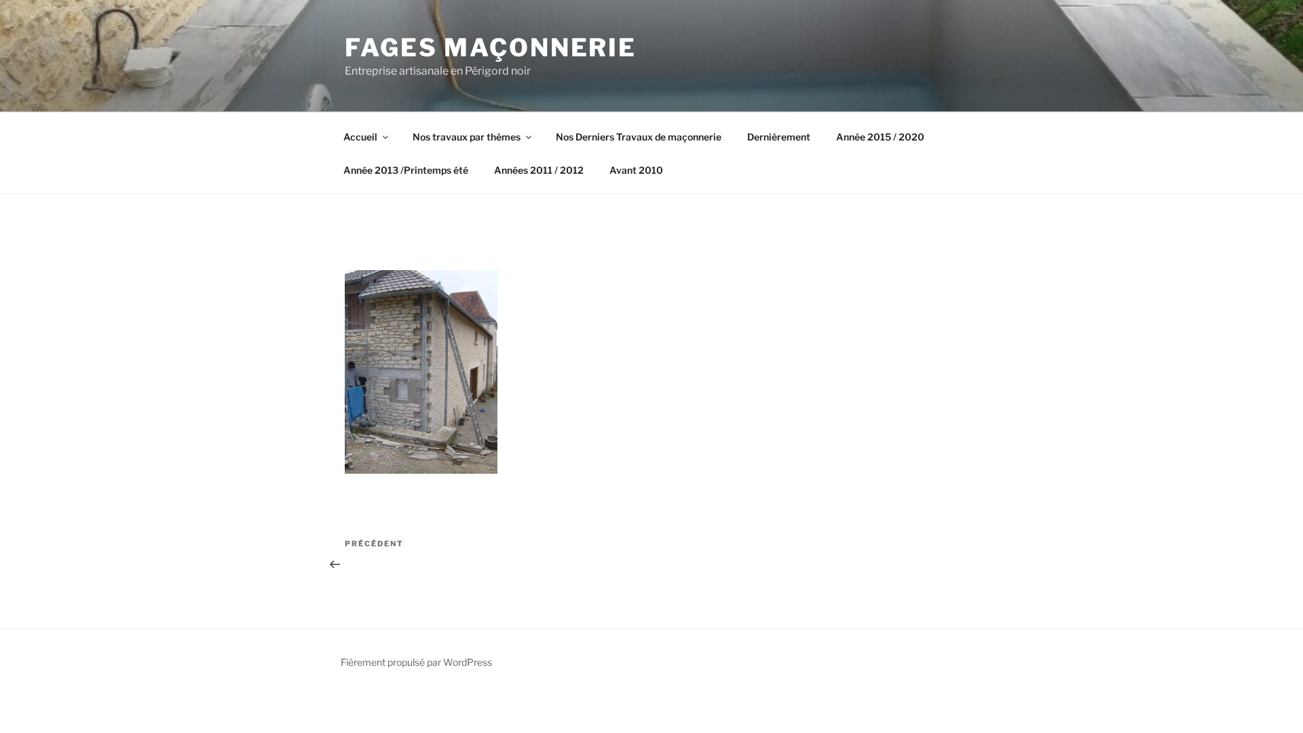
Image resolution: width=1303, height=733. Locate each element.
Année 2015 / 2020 (880, 137)
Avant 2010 (636, 170)
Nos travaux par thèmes (467, 137)
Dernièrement (778, 137)
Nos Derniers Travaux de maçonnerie (638, 137)
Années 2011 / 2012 (539, 170)
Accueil (360, 137)
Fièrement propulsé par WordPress (416, 662)
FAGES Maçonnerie (491, 47)
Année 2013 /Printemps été (405, 170)
